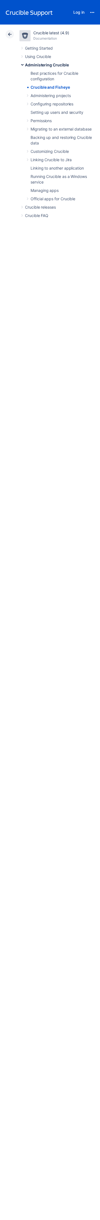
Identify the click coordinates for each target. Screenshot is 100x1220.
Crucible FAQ (36, 215)
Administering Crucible (47, 64)
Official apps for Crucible (53, 198)
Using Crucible (38, 56)
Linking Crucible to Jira (51, 159)
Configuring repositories (52, 104)
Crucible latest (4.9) (51, 32)
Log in (78, 12)
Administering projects (51, 95)
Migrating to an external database (61, 129)
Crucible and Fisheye (50, 87)
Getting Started (39, 48)
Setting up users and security (57, 112)
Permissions (41, 120)
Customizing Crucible (50, 151)
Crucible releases (40, 207)
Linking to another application (57, 168)
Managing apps (45, 190)
